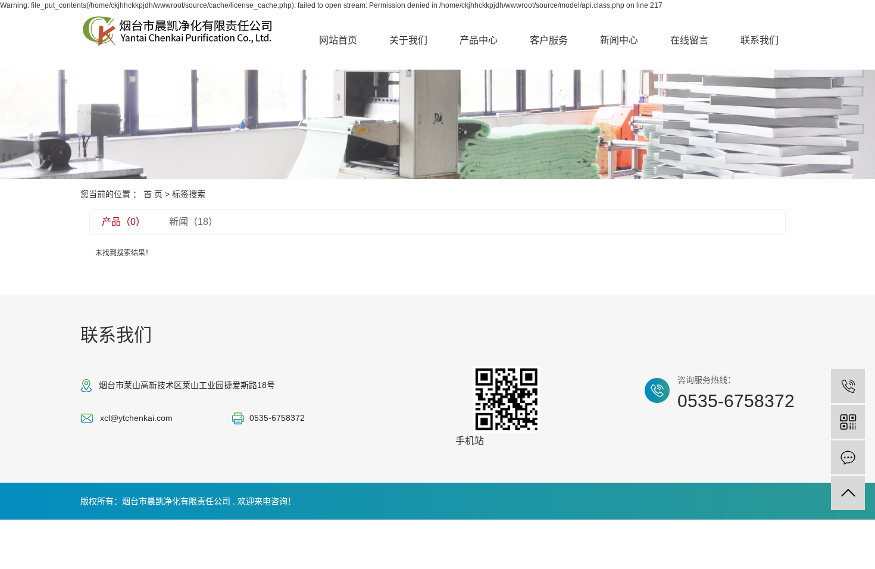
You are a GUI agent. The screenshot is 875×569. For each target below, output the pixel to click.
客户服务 (549, 40)
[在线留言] (848, 457)
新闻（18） (193, 222)
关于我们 (408, 40)
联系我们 (759, 40)
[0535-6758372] (848, 386)
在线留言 (689, 40)
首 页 (152, 194)
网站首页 (338, 40)
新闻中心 (619, 40)
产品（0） (123, 222)
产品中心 (479, 40)
